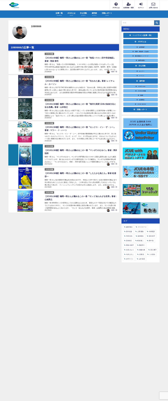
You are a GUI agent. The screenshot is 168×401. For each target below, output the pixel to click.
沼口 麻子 (153, 250)
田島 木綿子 (130, 245)
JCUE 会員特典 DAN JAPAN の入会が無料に (140, 123)
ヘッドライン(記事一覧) (142, 35)
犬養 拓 (141, 254)
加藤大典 (142, 250)
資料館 (142, 81)
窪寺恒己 (129, 240)
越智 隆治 (129, 227)
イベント (142, 75)
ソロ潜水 (152, 254)
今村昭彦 (152, 231)
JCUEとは (142, 41)
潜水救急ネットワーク (142, 56)
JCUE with (141, 86)
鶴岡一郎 (114, 71)
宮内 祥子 (152, 236)
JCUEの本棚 (49, 53)
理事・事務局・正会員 (142, 51)
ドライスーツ (142, 227)
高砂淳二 (142, 245)
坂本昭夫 (141, 236)
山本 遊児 (142, 259)
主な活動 (142, 65)
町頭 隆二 (140, 240)
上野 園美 (140, 231)
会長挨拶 (142, 47)
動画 (141, 95)
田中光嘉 (129, 231)
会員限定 (142, 99)
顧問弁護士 (141, 60)
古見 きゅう (130, 250)
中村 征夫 (129, 236)
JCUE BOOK (141, 104)
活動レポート (142, 109)
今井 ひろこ (130, 254)
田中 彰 (151, 240)
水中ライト (129, 259)
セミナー (142, 71)
